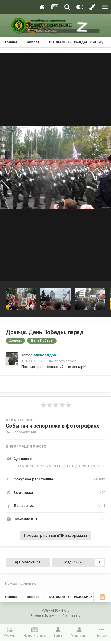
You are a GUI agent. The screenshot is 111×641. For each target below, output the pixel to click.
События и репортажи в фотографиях (52, 426)
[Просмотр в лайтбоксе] (55, 167)
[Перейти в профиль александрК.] (12, 358)
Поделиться (29, 562)
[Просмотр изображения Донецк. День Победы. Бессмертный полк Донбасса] (21, 299)
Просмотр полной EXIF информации (55, 535)
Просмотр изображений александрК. (54, 367)
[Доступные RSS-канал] (102, 597)
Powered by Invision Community (55, 616)
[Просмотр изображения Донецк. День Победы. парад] (55, 299)
